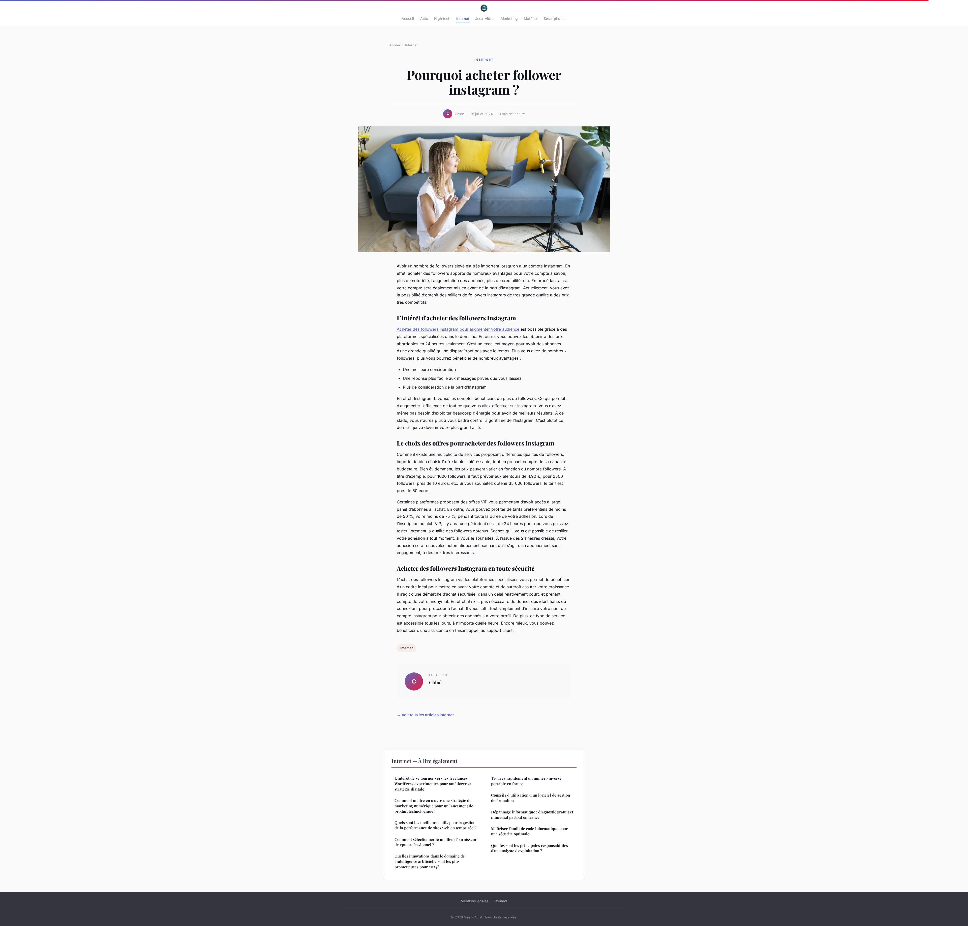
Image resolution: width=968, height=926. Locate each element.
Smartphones (555, 18)
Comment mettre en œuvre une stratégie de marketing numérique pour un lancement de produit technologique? (434, 806)
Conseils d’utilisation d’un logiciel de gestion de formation (530, 798)
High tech (442, 18)
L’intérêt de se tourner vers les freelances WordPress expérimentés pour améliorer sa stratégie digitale (433, 784)
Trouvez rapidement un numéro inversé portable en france (526, 781)
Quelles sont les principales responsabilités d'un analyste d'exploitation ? (529, 848)
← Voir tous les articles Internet (425, 714)
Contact (500, 901)
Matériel (531, 18)
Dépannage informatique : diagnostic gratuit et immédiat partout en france (532, 814)
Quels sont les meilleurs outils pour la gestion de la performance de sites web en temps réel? (435, 825)
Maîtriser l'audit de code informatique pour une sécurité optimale (529, 831)
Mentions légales (474, 901)
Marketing (509, 18)
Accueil (408, 18)
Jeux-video (485, 18)
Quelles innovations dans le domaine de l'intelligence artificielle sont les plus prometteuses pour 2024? (430, 861)
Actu (424, 18)
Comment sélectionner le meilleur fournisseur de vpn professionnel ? (436, 842)
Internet (462, 18)
